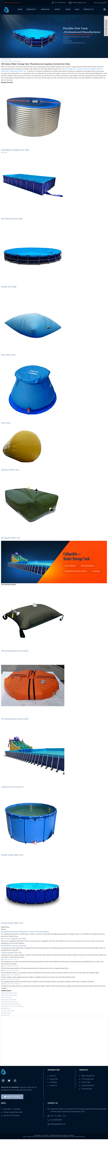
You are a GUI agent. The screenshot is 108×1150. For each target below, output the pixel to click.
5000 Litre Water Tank (68, 69)
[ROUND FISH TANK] (32, 253)
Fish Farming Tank (88, 1079)
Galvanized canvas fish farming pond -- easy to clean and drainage (25, 932)
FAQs (77, 9)
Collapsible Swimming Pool (12, 787)
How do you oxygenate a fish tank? (13, 939)
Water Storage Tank (88, 1076)
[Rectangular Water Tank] (32, 504)
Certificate (53, 1082)
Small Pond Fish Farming (9, 995)
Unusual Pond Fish (48, 1136)
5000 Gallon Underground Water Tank (13, 71)
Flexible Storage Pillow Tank (11, 953)
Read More (4, 152)
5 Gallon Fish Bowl (36, 1136)
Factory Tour (54, 1079)
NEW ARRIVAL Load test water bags (13, 946)
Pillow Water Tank (8, 355)
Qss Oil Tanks (27, 1136)
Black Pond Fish (6, 1013)
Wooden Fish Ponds (69, 1136)
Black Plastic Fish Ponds (8, 1000)
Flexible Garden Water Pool (12, 855)
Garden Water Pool (88, 1085)
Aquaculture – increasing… (12, 1109)
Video (68, 9)
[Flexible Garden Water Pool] (32, 821)
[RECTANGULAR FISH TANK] (32, 185)
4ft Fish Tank (5, 1015)
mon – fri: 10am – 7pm (58, 1116)
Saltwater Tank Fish (96, 69)
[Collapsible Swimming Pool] (32, 753)
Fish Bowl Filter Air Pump (9, 1002)
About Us (45, 9)
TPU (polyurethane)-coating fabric (15, 651)
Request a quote (13, 1097)
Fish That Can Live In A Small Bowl (12, 1006)
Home (20, 9)
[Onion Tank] (32, 389)
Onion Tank (5, 423)
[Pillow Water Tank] (32, 321)
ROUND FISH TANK (8, 287)
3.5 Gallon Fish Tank (7, 1011)
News (57, 9)
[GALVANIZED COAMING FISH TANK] (32, 115)
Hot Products (64, 1135)
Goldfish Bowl (5, 1008)
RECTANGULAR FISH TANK (11, 219)
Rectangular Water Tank (10, 538)
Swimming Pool (87, 1089)
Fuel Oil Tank (86, 1082)
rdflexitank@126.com (79, 2)
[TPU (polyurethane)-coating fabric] (32, 617)
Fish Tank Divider (58, 1136)
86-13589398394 (56, 1120)
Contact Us (88, 9)
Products (31, 9)
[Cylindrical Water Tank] (22, 447)
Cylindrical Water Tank (10, 470)
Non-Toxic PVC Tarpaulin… (12, 1115)
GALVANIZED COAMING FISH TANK (15, 150)
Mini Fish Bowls (6, 997)
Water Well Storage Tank (9, 993)
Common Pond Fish (83, 69)
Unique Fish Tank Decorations (10, 1004)
